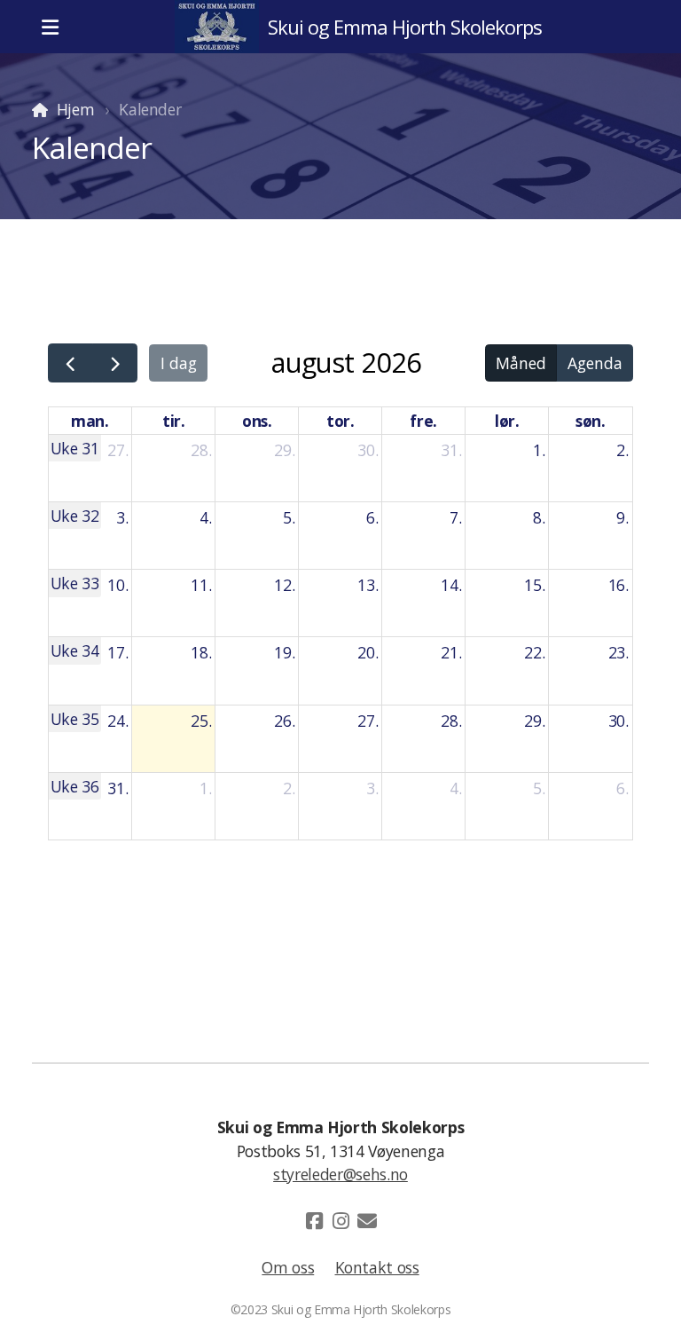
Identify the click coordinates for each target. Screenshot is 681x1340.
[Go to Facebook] (314, 1221)
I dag (178, 363)
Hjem (75, 109)
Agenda (595, 363)
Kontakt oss (377, 1267)
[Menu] (49, 26)
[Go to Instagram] (340, 1221)
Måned (521, 363)
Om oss (288, 1267)
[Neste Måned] (114, 363)
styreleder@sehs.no (340, 1174)
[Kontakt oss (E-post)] (367, 1221)
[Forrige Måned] (70, 363)
